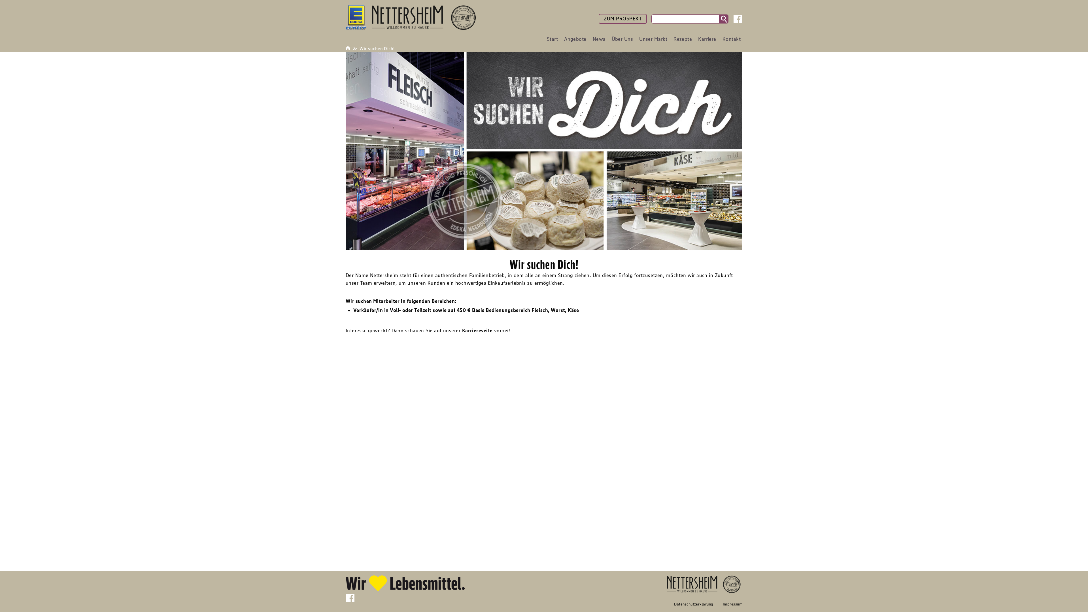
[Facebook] (737, 19)
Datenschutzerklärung (693, 604)
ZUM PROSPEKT (623, 19)
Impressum (732, 604)
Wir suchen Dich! (377, 48)
